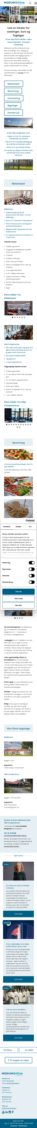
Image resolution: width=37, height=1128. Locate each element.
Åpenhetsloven (22, 1125)
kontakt (20, 73)
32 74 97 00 (10, 1081)
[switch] (32, 569)
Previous (8, 308)
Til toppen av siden (19, 1060)
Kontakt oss (14, 112)
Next (29, 308)
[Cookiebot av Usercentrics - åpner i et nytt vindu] (26, 521)
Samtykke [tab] (6, 526)
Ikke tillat (18, 605)
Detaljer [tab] (18, 526)
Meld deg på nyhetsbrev (9, 1108)
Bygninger (13, 105)
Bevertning (13, 91)
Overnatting (14, 98)
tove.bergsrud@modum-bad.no (15, 835)
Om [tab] (30, 526)
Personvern (13, 1125)
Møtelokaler (14, 83)
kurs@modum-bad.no (11, 846)
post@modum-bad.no (12, 1083)
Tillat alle (18, 591)
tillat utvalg (19, 598)
